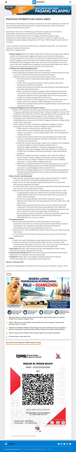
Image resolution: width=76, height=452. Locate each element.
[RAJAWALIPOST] (38, 2)
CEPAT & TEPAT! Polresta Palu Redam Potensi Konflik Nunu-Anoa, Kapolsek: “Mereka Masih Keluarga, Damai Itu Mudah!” (36, 323)
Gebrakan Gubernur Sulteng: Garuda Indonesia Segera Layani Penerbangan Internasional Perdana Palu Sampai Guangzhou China (37, 318)
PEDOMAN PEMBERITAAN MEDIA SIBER (34, 449)
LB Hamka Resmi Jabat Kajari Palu (19, 336)
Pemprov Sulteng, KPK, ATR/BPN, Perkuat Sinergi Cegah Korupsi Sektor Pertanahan (34, 333)
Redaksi (50, 449)
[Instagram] (61, 444)
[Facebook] (58, 444)
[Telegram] (70, 444)
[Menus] (6, 2)
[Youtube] (64, 444)
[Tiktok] (67, 444)
